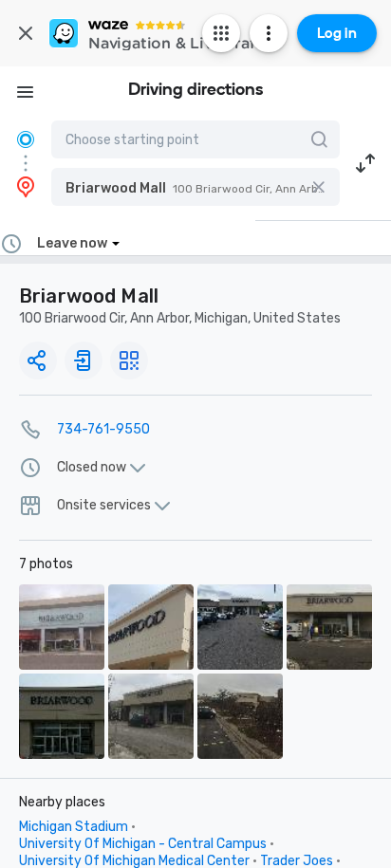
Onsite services (104, 505)
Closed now (91, 467)
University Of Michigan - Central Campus (143, 844)
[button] (195, 187)
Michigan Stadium (73, 827)
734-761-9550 (103, 429)
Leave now (72, 243)
